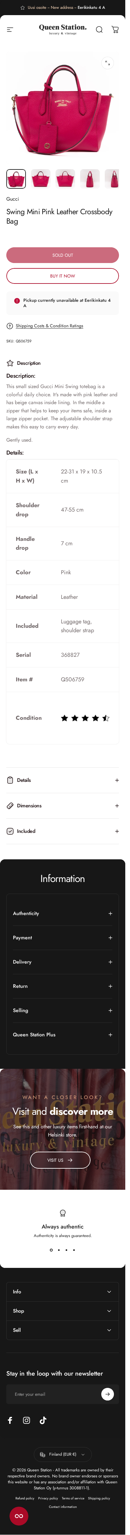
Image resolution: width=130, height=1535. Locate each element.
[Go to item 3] (65, 179)
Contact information (63, 1506)
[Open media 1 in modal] (107, 63)
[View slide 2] (59, 1250)
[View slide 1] (51, 1250)
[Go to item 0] (16, 179)
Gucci (12, 199)
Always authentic (63, 1227)
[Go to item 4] (90, 179)
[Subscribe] (107, 1394)
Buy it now (62, 276)
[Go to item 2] (40, 179)
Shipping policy (99, 1498)
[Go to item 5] (114, 179)
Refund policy (24, 1498)
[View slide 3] (66, 1250)
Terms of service (73, 1498)
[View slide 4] (74, 1250)
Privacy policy (48, 1498)
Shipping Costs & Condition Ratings (49, 326)
